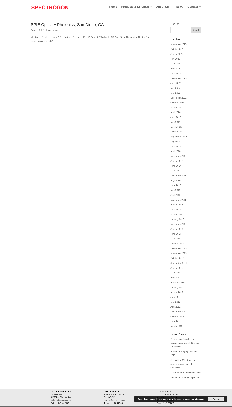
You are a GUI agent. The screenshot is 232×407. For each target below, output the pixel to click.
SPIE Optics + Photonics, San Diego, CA (67, 24)
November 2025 (178, 44)
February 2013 (177, 282)
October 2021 (177, 102)
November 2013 (178, 253)
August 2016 (176, 180)
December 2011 (178, 311)
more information (197, 399)
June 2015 (175, 209)
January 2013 (177, 287)
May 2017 (175, 170)
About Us (162, 6)
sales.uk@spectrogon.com (114, 400)
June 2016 (175, 185)
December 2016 (178, 175)
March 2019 (176, 127)
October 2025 (177, 49)
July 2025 (175, 58)
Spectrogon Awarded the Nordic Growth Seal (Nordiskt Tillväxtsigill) (184, 343)
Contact (192, 6)
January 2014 (177, 243)
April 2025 (175, 68)
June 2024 (175, 73)
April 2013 (175, 277)
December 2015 (178, 200)
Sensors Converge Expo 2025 (185, 377)
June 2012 (175, 297)
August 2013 (176, 268)
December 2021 (178, 97)
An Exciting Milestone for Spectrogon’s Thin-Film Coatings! (182, 364)
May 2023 (175, 88)
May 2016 (175, 190)
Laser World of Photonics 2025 (185, 372)
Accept (216, 399)
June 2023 (175, 83)
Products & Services (135, 6)
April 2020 (175, 112)
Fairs (48, 30)
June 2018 (175, 146)
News (179, 6)
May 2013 (175, 272)
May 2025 (175, 63)
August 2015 (176, 204)
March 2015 (176, 214)
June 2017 (175, 166)
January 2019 (177, 131)
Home (113, 6)
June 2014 (175, 234)
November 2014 (178, 224)
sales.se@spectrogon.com (61, 400)
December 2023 (178, 78)
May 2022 (175, 93)
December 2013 (178, 248)
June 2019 (175, 117)
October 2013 (177, 258)
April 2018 (175, 151)
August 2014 (176, 229)
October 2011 (177, 316)
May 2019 (175, 122)
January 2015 (177, 219)
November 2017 (178, 156)
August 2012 (176, 292)
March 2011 (176, 326)
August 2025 (176, 54)
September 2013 (178, 263)
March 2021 (176, 107)
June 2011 (175, 321)
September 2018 (178, 136)
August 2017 (176, 161)
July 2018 (175, 141)
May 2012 (175, 302)
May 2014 (175, 238)
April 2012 (175, 306)
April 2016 (175, 195)
